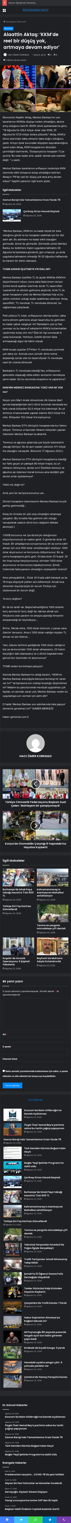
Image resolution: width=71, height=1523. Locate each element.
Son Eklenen (35, 1099)
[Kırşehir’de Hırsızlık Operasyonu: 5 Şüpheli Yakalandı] (18, 946)
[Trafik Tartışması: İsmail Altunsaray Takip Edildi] (12, 1264)
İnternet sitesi (10, 1059)
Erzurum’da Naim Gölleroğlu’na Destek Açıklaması (43, 1112)
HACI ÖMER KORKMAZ (18, 55)
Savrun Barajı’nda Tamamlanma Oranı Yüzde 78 (32, 2)
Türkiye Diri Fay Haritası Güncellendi (17, 908)
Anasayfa (10, 21)
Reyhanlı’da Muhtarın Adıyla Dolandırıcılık (50, 960)
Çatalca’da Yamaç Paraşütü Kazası (45, 1377)
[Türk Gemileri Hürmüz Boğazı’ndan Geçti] (12, 1153)
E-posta (8, 1046)
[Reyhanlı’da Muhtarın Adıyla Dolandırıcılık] (52, 946)
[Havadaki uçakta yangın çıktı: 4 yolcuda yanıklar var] (12, 1367)
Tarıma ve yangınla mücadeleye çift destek (51, 927)
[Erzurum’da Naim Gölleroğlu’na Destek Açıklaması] (12, 1115)
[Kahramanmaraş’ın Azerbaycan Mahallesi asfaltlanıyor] (52, 877)
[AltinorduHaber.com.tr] (35, 10)
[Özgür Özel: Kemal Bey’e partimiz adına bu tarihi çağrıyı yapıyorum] (12, 1129)
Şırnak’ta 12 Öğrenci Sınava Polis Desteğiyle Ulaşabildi (43, 1275)
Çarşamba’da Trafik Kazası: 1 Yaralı (45, 1303)
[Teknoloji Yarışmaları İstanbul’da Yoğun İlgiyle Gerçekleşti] (12, 1249)
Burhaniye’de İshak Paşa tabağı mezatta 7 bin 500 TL (18, 892)
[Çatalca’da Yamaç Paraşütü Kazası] (12, 1381)
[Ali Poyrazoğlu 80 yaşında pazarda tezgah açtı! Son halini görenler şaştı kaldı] (12, 1336)
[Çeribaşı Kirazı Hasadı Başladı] (12, 215)
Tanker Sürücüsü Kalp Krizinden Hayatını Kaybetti (43, 1290)
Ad (5, 1034)
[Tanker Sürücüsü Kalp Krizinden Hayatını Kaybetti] (12, 1293)
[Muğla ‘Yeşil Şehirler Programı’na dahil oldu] (12, 1167)
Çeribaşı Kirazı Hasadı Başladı (41, 211)
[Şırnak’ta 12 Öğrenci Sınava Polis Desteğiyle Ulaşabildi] (12, 1278)
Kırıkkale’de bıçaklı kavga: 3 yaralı (44, 1347)
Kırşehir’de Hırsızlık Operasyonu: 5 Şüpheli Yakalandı (16, 961)
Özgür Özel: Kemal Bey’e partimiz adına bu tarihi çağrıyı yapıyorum (44, 1126)
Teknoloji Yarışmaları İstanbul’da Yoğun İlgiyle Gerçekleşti (44, 1246)
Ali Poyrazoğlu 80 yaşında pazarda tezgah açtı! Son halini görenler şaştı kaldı (45, 1335)
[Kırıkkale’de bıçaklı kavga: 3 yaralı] (12, 1352)
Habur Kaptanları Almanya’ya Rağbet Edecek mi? (42, 1319)
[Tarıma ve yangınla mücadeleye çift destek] (52, 913)
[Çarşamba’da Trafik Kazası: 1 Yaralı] (12, 1307)
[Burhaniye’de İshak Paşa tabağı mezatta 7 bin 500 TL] (18, 877)
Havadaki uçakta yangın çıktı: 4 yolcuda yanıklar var (43, 1364)
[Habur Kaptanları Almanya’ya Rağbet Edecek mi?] (12, 1322)
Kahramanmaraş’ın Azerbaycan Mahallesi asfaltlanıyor (50, 892)
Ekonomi (21, 21)
